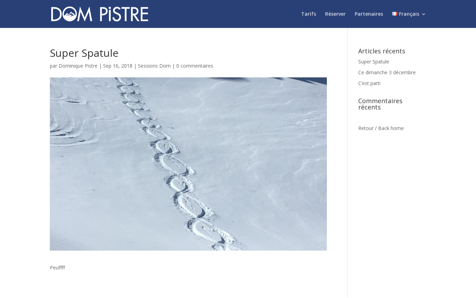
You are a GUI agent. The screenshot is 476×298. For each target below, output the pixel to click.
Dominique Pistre (78, 65)
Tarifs (308, 14)
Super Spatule (373, 61)
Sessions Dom (154, 65)
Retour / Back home (381, 128)
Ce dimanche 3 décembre (387, 72)
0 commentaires (194, 65)
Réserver (335, 14)
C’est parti (369, 83)
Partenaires (369, 14)
